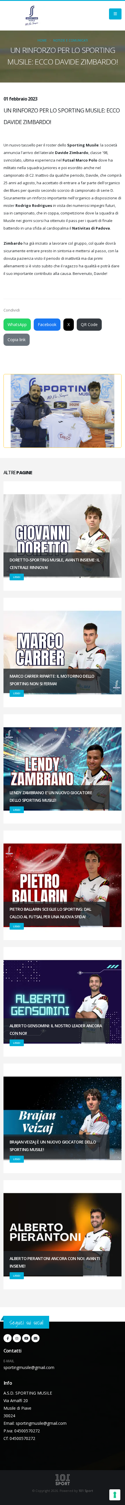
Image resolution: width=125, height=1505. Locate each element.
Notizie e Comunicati (70, 40)
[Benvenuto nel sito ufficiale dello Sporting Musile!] (31, 16)
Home (42, 40)
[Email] (35, 1338)
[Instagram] (17, 1338)
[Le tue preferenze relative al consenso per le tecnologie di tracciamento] (114, 1494)
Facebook (47, 324)
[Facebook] (7, 1338)
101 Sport (85, 1491)
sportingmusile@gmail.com (28, 1367)
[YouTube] (26, 1338)
